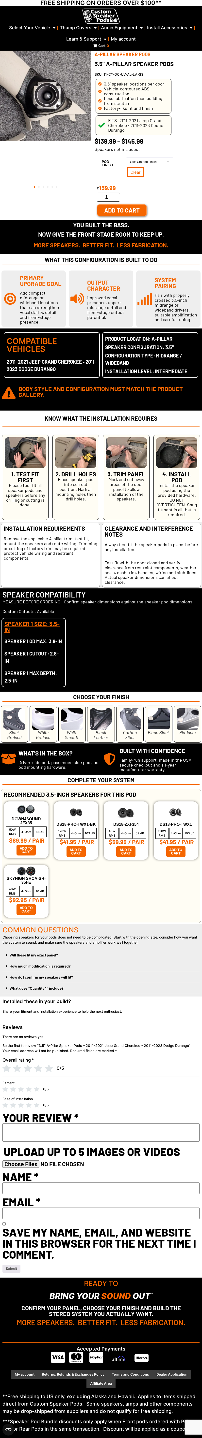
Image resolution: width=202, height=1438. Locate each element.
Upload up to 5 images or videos (92, 1151)
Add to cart (122, 210)
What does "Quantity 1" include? (37, 988)
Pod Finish (107, 163)
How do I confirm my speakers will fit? (41, 977)
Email (21, 1202)
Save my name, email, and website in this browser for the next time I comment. (99, 1243)
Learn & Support (83, 39)
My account (123, 39)
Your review (40, 1117)
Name (20, 1176)
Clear (136, 172)
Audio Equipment (119, 27)
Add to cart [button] (26, 850)
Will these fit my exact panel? (34, 955)
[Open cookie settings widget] (8, 1430)
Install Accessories (167, 27)
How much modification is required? (40, 966)
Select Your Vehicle (29, 27)
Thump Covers (75, 27)
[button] (34, 187)
